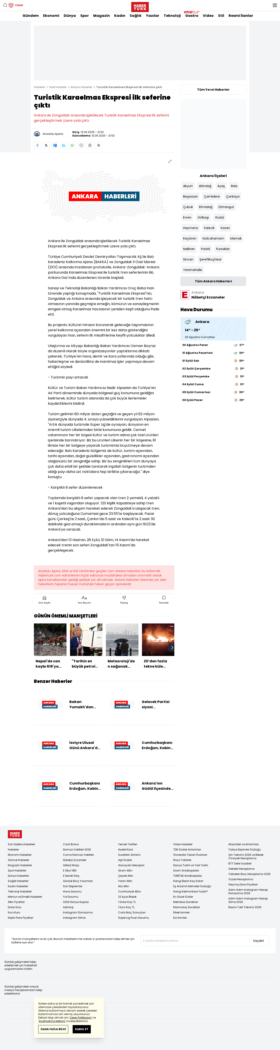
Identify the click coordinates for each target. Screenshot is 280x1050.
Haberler (39, 87)
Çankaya (233, 196)
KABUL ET (81, 1029)
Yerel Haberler (57, 87)
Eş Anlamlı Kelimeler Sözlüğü (192, 886)
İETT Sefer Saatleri (240, 863)
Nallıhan (189, 249)
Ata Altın (123, 886)
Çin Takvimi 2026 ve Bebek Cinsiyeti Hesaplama (245, 856)
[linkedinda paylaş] (63, 145)
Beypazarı (190, 196)
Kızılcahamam (213, 238)
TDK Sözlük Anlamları (187, 849)
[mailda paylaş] (81, 145)
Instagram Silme (74, 918)
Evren (187, 217)
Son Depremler (72, 886)
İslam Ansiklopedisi (186, 870)
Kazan (225, 228)
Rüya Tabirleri (182, 860)
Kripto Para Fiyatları (20, 918)
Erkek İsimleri (181, 912)
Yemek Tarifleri (127, 844)
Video (208, 15)
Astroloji (68, 907)
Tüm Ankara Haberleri (213, 281)
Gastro (191, 15)
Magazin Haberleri (20, 865)
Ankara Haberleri (81, 87)
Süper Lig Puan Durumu (133, 918)
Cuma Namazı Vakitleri (78, 855)
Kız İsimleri (180, 918)
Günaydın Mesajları (131, 865)
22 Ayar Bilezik (127, 897)
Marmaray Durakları (186, 907)
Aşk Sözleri (125, 860)
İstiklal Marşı (71, 865)
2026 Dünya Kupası (76, 902)
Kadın (119, 15)
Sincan (188, 259)
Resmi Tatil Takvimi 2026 (244, 907)
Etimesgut (226, 207)
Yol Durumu (70, 897)
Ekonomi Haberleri (20, 855)
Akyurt (188, 186)
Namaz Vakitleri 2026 (77, 849)
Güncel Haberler (18, 860)
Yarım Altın (125, 881)
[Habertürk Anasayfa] (140, 6)
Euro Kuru (14, 912)
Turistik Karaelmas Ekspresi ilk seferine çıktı (129, 87)
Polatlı (205, 249)
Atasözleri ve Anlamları (243, 844)
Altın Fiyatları (16, 902)
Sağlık (136, 15)
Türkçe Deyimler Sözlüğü (244, 849)
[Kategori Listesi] (275, 5)
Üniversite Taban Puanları (190, 855)
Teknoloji (172, 15)
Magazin (101, 15)
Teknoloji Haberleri (20, 891)
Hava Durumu (72, 891)
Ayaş (221, 186)
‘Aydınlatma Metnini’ (52, 1021)
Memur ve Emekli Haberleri (25, 897)
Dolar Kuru (14, 907)
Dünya (70, 15)
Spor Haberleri (17, 870)
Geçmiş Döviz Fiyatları (243, 884)
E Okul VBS (70, 870)
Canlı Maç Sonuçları (131, 912)
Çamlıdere (212, 196)
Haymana (190, 228)
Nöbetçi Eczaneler (74, 860)
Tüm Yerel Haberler (213, 89)
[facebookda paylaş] (37, 145)
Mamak (236, 238)
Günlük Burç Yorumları (78, 881)
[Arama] (5, 5)
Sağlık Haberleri (18, 881)
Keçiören (189, 238)
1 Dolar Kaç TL (127, 902)
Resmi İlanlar (241, 15)
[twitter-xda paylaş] (46, 145)
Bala (234, 186)
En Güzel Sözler (183, 897)
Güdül (219, 217)
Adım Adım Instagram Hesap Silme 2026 (248, 900)
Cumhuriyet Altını (129, 891)
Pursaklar (223, 249)
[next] (172, 647)
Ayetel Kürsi (125, 849)
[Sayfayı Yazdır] (89, 145)
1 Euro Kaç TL (126, 907)
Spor (84, 15)
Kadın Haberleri (18, 886)
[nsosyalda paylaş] (54, 145)
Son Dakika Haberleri (21, 844)
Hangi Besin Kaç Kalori (188, 881)
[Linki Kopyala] (98, 145)
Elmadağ (205, 207)
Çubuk (188, 207)
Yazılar (152, 15)
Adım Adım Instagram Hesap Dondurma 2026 (248, 891)
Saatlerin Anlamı (129, 855)
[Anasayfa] (15, 834)
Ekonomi (51, 15)
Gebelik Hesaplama (241, 869)
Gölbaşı (203, 217)
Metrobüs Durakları (185, 902)
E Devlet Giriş (71, 876)
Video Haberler (182, 844)
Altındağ (205, 186)
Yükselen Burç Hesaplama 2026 (249, 874)
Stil (221, 15)
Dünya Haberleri (18, 876)
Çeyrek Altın (125, 876)
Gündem (31, 15)
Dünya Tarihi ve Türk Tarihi (190, 865)
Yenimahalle (192, 270)
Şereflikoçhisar (211, 259)
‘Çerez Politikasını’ (80, 1017)
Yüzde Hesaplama (240, 879)
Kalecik (209, 228)
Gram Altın (125, 870)
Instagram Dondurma (78, 912)
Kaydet (258, 941)
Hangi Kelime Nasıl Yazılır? (190, 891)
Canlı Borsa (71, 844)
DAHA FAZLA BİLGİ (53, 1029)
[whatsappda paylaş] (72, 145)
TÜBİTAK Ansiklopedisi (187, 876)
